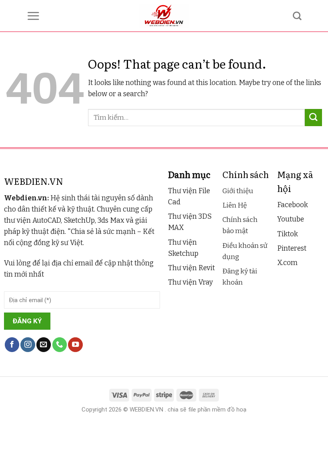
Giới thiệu (237, 191)
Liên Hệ (234, 205)
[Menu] (33, 16)
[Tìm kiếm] (297, 16)
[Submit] (313, 117)
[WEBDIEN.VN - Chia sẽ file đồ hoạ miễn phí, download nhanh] (164, 16)
